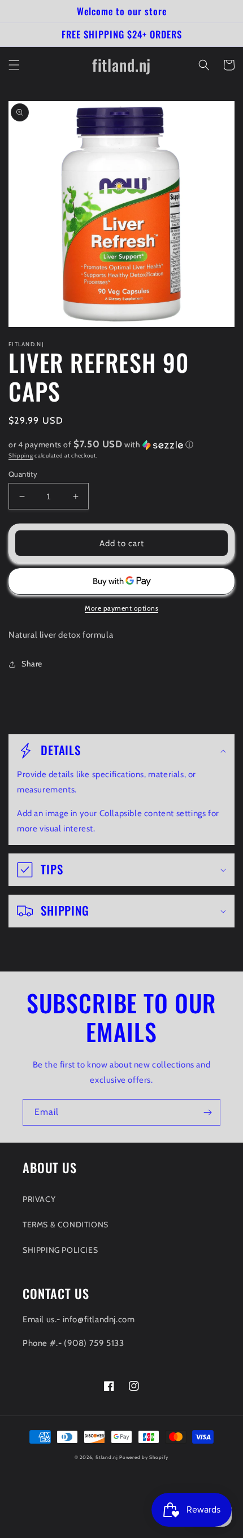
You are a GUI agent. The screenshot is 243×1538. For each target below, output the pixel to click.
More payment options (121, 608)
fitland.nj (107, 1457)
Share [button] (31, 664)
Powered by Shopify (143, 1457)
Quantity (22, 473)
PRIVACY (39, 1199)
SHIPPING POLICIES (60, 1250)
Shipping (20, 455)
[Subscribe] (207, 1112)
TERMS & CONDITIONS (66, 1224)
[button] (14, 65)
